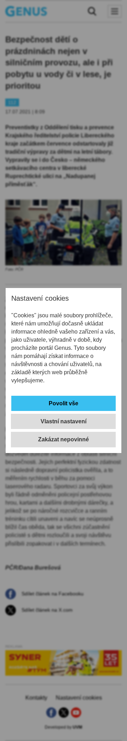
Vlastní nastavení (63, 421)
